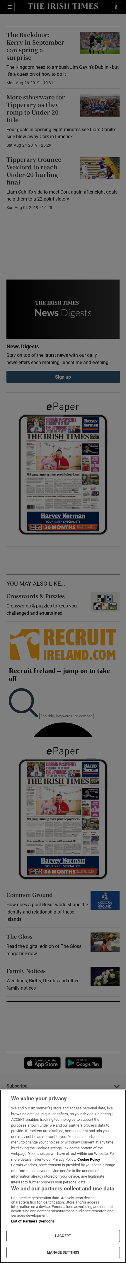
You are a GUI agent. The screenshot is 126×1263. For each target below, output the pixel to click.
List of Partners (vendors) (33, 1221)
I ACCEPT (63, 1236)
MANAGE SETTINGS (63, 1252)
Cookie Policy (88, 1159)
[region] (63, 1176)
